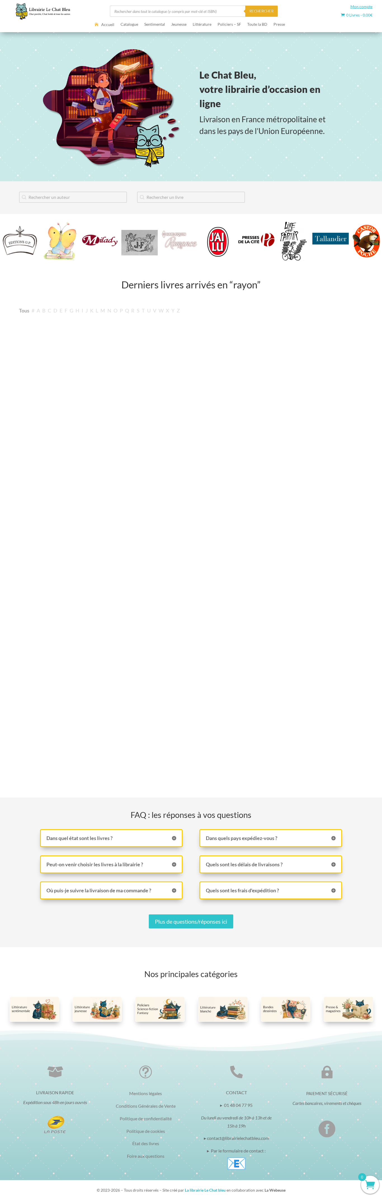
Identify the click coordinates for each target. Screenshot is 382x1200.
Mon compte (361, 6)
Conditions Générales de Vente (146, 1106)
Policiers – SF (229, 24)
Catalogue (129, 24)
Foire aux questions (145, 1156)
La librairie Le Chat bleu (205, 1190)
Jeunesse (179, 24)
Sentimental (154, 24)
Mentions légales (145, 1093)
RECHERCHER (261, 11)
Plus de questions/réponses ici (191, 921)
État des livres (145, 1143)
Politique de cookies (145, 1131)
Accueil (107, 24)
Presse (279, 24)
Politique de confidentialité (146, 1118)
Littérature (202, 24)
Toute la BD (257, 24)
